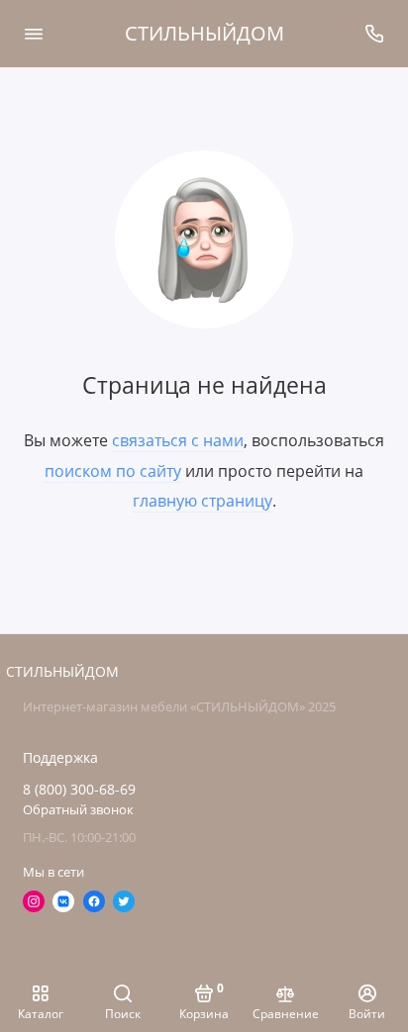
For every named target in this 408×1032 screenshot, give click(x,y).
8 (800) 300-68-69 (79, 789)
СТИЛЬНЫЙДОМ (204, 33)
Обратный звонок (78, 809)
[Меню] (33, 33)
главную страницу (202, 501)
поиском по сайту (113, 471)
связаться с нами (178, 440)
